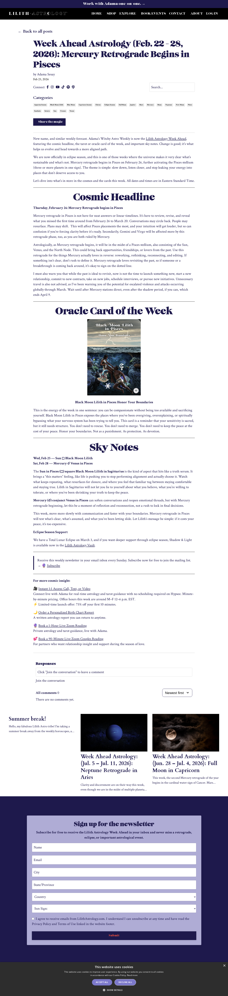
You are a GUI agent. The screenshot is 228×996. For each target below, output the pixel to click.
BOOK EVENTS (153, 13)
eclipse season (109, 105)
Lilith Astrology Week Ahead (166, 138)
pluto (190, 105)
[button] (114, 990)
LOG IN (212, 13)
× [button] (224, 965)
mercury (150, 105)
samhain (37, 111)
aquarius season (40, 105)
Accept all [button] (102, 982)
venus (72, 111)
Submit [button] (114, 935)
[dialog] (114, 979)
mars (141, 105)
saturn (47, 111)
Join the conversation (50, 680)
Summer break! (27, 719)
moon (159, 105)
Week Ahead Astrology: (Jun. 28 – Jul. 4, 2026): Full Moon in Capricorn (184, 763)
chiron (98, 105)
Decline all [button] (125, 982)
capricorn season (85, 105)
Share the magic (50, 122)
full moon (122, 105)
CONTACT (177, 13)
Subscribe (53, 565)
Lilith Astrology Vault (80, 545)
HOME (96, 13)
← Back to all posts (35, 31)
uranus (63, 111)
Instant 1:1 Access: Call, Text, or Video (64, 588)
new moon (180, 105)
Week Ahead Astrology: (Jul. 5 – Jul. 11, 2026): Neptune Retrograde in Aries (109, 767)
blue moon (71, 105)
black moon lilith (56, 105)
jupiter (133, 105)
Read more (132, 975)
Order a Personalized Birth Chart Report (66, 612)
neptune (168, 105)
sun (55, 111)
